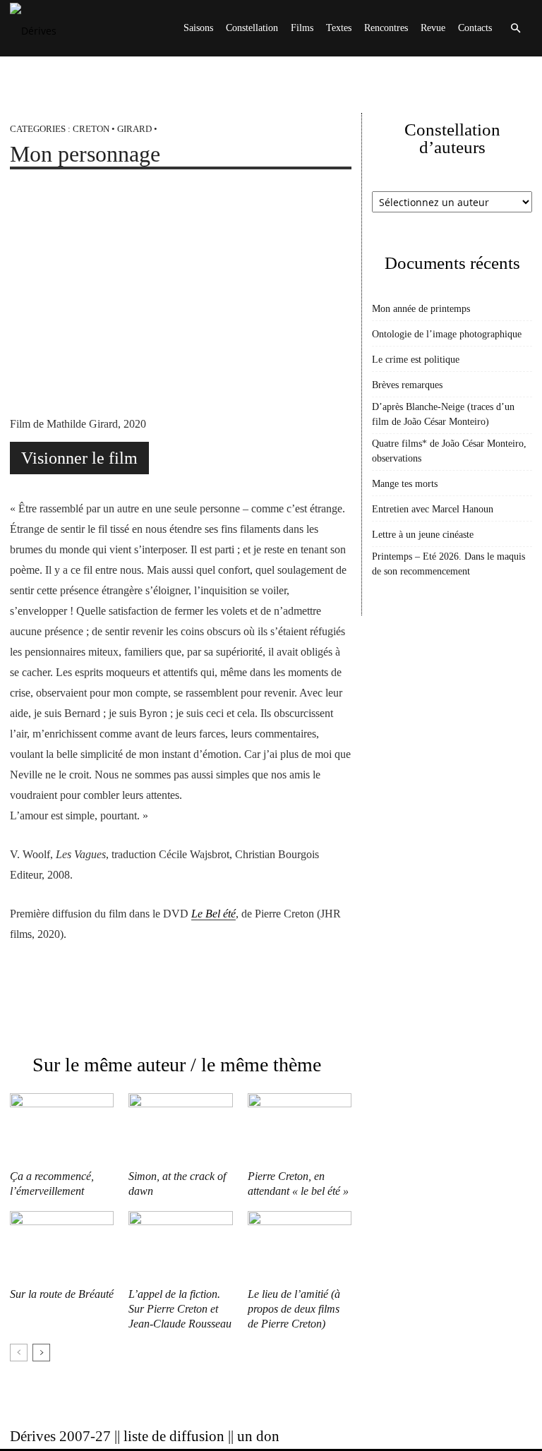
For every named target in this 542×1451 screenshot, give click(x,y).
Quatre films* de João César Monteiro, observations (449, 451)
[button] (515, 28)
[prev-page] (19, 1352)
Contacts (475, 28)
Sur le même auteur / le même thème (176, 1065)
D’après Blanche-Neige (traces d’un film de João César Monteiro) (443, 414)
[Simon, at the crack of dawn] (180, 1128)
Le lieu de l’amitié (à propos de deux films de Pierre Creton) (294, 1309)
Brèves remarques (407, 385)
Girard (134, 129)
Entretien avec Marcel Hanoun (432, 509)
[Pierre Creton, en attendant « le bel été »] (299, 1128)
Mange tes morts (405, 483)
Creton (91, 129)
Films (302, 28)
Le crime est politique (415, 359)
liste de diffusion (174, 1436)
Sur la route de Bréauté (62, 1294)
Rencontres (386, 28)
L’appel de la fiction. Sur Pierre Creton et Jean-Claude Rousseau (179, 1309)
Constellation (252, 28)
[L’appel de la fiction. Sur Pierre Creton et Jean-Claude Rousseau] (180, 1246)
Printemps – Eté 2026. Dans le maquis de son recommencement (448, 564)
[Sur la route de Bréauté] (62, 1246)
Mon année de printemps (421, 308)
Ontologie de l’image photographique (447, 334)
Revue (433, 28)
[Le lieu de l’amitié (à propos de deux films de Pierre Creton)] (299, 1246)
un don (258, 1436)
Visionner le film (79, 458)
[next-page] (41, 1352)
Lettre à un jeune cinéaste (423, 534)
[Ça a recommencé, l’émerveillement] (62, 1128)
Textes (338, 28)
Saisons (198, 28)
